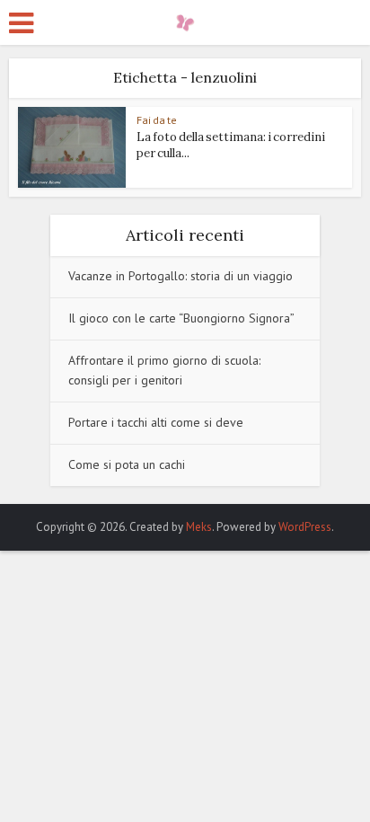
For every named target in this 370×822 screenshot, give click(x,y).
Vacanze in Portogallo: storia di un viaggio (180, 276)
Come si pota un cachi (126, 464)
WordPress (304, 527)
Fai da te (157, 120)
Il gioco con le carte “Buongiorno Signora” (181, 318)
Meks (199, 527)
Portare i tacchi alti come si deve (155, 422)
